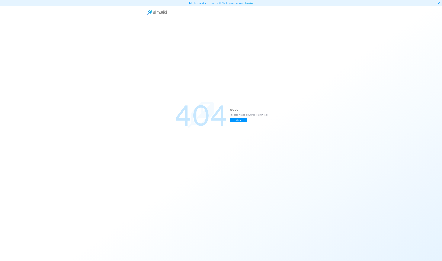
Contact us (249, 3)
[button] (438, 3)
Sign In (238, 120)
